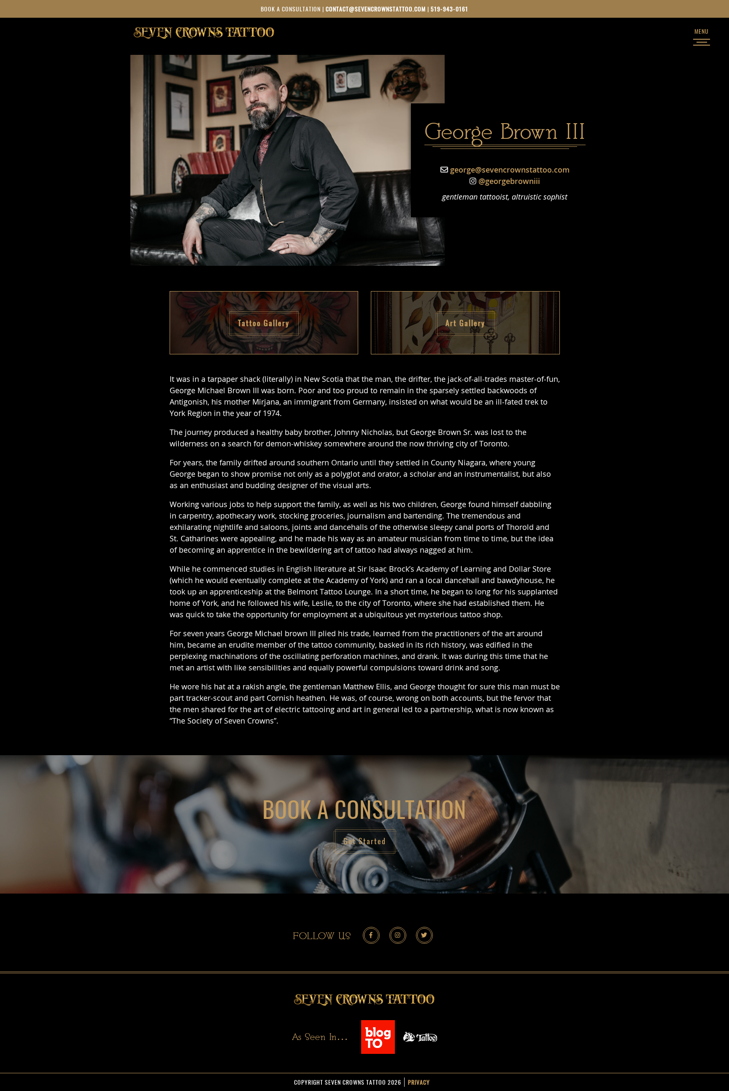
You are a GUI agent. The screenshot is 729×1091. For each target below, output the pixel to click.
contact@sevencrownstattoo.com (376, 8)
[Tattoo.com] (420, 1036)
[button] (264, 322)
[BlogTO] (378, 1036)
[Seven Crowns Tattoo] (204, 32)
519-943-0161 (449, 8)
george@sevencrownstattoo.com (510, 170)
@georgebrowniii (509, 181)
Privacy (419, 1081)
